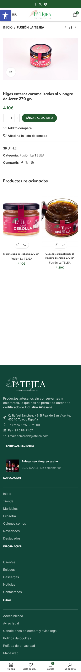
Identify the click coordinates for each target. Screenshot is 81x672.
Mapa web (10, 653)
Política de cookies (17, 638)
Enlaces (9, 570)
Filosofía (9, 516)
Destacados (12, 538)
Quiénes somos (14, 523)
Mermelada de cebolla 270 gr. (21, 254)
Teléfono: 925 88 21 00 (24, 425)
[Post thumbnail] (12, 466)
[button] (17, 244)
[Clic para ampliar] (11, 72)
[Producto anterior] (65, 27)
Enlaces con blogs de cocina (40, 461)
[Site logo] (40, 14)
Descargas (11, 577)
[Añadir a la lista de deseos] (25, 244)
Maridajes (10, 509)
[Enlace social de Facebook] (35, 4)
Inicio (7, 27)
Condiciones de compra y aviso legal (30, 631)
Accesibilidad (13, 616)
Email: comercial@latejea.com (28, 436)
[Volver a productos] (70, 27)
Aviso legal (11, 623)
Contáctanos (12, 592)
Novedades (11, 531)
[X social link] (40, 4)
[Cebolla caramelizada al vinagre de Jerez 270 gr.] (60, 220)
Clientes (9, 562)
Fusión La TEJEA (30, 27)
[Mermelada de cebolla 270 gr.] (21, 220)
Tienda (8, 501)
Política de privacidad (19, 646)
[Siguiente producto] (75, 27)
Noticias (9, 584)
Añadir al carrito (39, 117)
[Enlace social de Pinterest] (45, 4)
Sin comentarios (50, 467)
